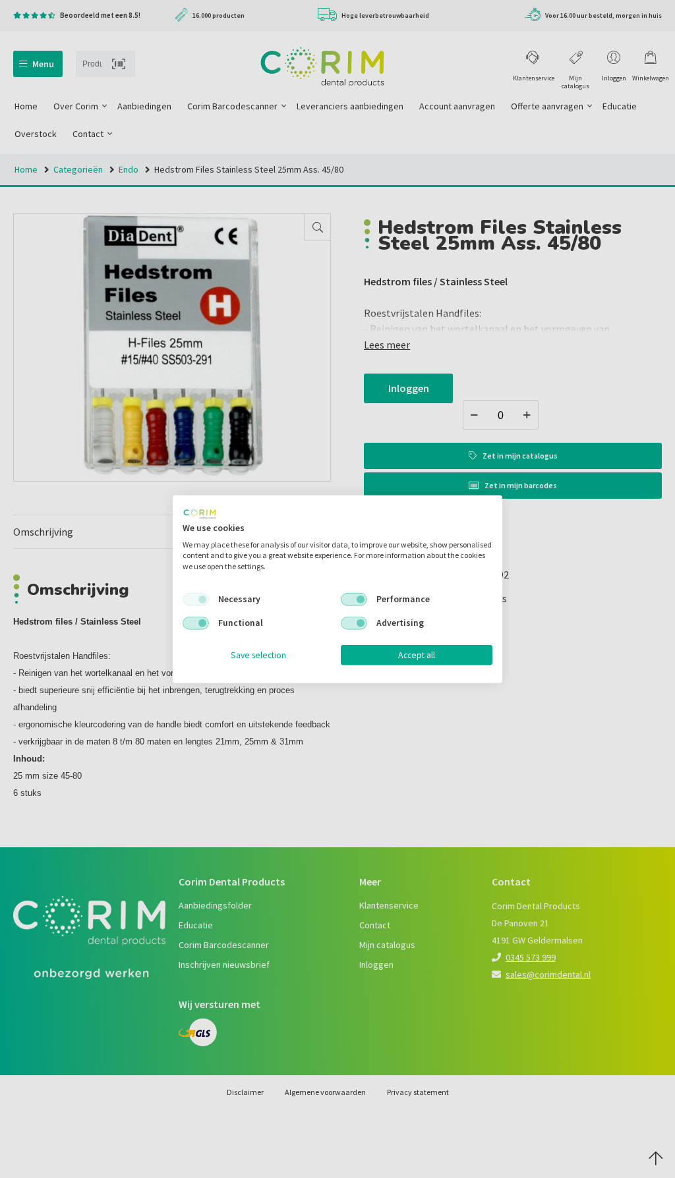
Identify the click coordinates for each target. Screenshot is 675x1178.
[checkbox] (196, 599)
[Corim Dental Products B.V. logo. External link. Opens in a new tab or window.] (200, 514)
